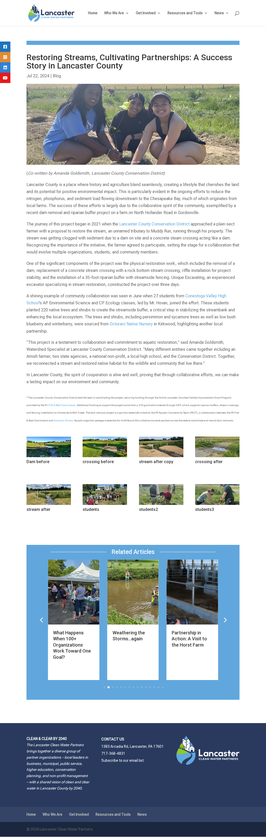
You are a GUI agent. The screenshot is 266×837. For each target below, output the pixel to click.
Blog (57, 75)
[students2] (161, 504)
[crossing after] (217, 457)
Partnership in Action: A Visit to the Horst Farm (140, 639)
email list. (136, 760)
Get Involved (146, 13)
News (219, 13)
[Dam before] (48, 457)
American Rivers (63, 420)
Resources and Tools (185, 13)
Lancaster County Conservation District (154, 224)
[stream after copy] (161, 457)
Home (92, 13)
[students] (105, 504)
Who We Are (114, 13)
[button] (224, 619)
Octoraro (118, 323)
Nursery (145, 323)
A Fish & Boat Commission (61, 405)
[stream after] (48, 504)
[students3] (217, 504)
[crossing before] (105, 457)
